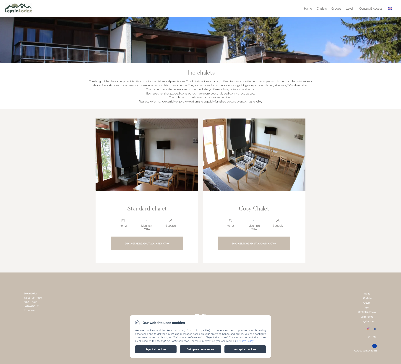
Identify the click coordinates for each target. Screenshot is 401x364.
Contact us (29, 310)
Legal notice (367, 316)
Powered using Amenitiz (365, 350)
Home (308, 8)
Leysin (350, 8)
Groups (336, 8)
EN (369, 336)
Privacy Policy (245, 340)
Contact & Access (370, 8)
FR (374, 336)
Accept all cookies (245, 349)
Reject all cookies (156, 349)
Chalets (322, 8)
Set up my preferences (200, 349)
